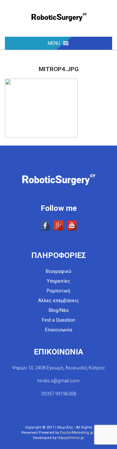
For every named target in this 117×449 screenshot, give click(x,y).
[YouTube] (72, 225)
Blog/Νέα (59, 310)
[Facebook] (45, 225)
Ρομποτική (58, 291)
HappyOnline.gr (71, 438)
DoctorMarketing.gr (77, 432)
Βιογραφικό (59, 271)
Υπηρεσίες (58, 281)
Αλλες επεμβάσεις (58, 300)
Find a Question (58, 320)
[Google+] (58, 225)
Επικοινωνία (58, 330)
